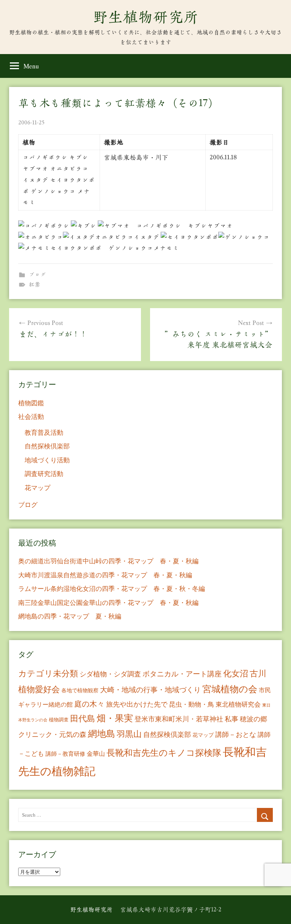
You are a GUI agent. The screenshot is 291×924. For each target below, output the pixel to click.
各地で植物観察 (80, 690)
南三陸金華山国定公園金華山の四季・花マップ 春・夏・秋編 (108, 602)
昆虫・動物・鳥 (191, 704)
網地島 (101, 733)
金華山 (96, 753)
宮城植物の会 (229, 688)
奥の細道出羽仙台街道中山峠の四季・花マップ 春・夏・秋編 (108, 561)
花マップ (37, 487)
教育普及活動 (44, 432)
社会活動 (31, 416)
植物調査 (59, 719)
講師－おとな (235, 734)
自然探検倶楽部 (47, 446)
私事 (231, 718)
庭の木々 (89, 704)
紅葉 (34, 284)
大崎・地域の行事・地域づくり (150, 689)
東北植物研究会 (238, 704)
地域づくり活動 (47, 460)
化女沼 (235, 673)
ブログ (37, 275)
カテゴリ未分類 (48, 673)
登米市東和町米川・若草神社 (179, 718)
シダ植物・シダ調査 (110, 673)
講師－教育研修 (65, 753)
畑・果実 (115, 718)
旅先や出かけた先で (136, 704)
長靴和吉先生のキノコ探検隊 (163, 752)
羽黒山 (129, 733)
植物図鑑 (31, 402)
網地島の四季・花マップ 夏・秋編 (69, 616)
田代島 (82, 718)
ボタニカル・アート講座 (182, 673)
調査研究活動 (44, 473)
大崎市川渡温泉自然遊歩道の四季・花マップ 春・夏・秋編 (105, 575)
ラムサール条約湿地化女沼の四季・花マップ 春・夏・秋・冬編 (111, 588)
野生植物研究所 (145, 17)
